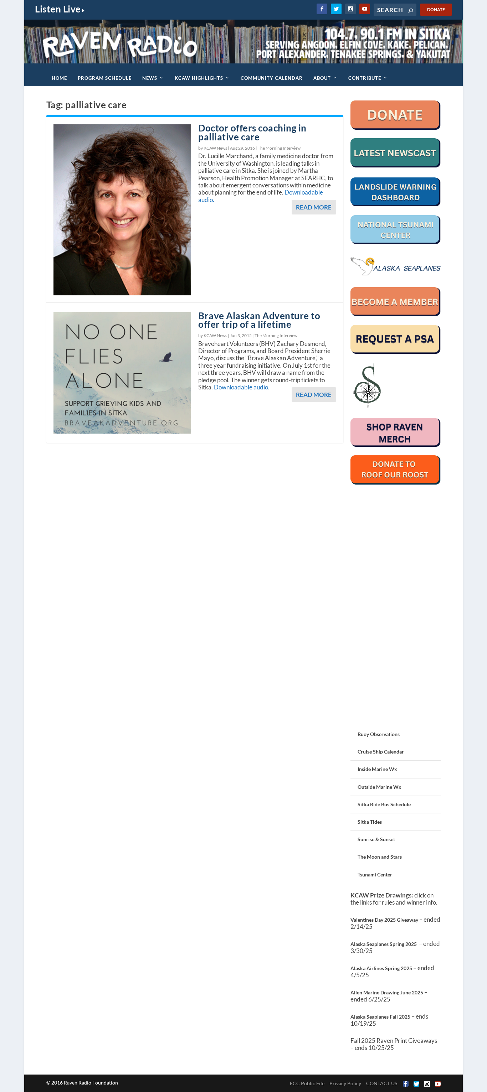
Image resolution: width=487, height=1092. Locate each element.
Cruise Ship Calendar (381, 752)
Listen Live (58, 9)
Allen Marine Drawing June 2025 (386, 992)
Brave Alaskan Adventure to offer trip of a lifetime (259, 320)
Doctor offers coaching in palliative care (252, 132)
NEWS (149, 78)
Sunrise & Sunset (376, 839)
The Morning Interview (279, 148)
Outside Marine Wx (379, 787)
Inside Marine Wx (377, 769)
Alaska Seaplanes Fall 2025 (380, 1017)
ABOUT (322, 78)
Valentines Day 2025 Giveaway (384, 920)
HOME (59, 78)
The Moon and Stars (380, 857)
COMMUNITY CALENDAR (272, 78)
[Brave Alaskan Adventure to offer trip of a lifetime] (122, 373)
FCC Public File (307, 1083)
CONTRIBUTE (364, 78)
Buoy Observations (379, 734)
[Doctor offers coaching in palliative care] (122, 209)
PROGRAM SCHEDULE (105, 78)
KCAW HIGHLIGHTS (199, 78)
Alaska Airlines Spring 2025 (381, 968)
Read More (314, 207)
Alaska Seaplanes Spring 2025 (383, 944)
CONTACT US (381, 1083)
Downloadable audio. (242, 387)
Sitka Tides (370, 822)
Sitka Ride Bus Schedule (384, 804)
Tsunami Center (375, 874)
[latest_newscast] (395, 165)
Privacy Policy (345, 1083)
